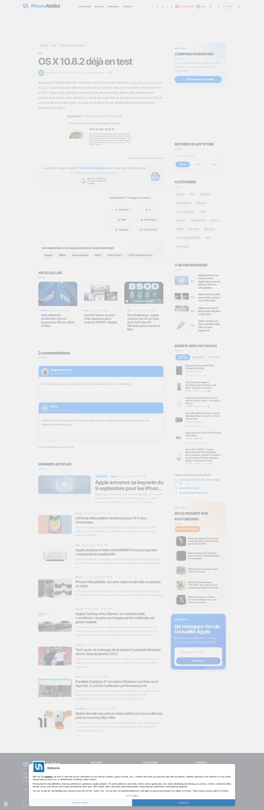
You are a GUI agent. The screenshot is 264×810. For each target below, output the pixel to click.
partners (49, 777)
